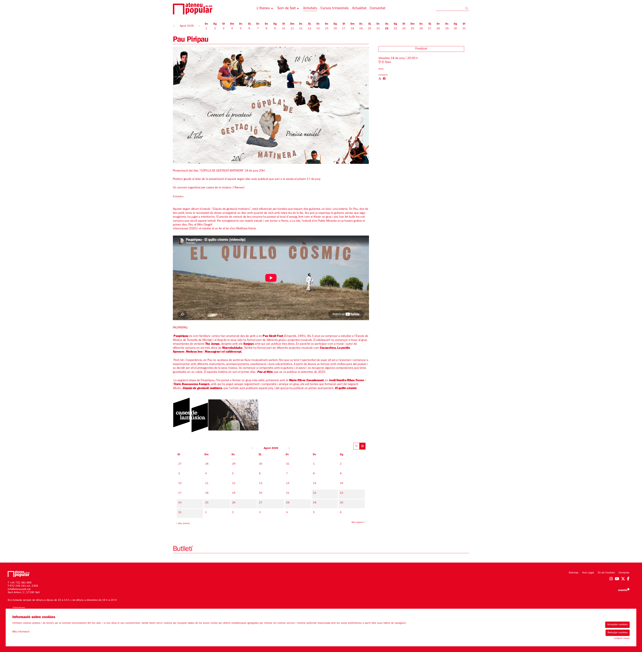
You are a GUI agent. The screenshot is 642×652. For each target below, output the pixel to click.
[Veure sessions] (356, 446)
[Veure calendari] (362, 446)
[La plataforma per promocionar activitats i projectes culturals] (623, 589)
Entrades (178, 196)
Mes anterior (184, 524)
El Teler (386, 62)
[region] (271, 105)
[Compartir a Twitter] (380, 79)
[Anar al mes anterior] (253, 448)
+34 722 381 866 (21, 583)
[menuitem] (265, 9)
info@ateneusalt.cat (19, 589)
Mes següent (358, 523)
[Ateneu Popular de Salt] (221, 10)
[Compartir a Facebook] (384, 79)
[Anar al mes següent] (289, 448)
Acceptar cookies (617, 624)
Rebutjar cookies (618, 632)
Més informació (20, 632)
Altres (381, 69)
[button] (467, 9)
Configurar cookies (622, 639)
